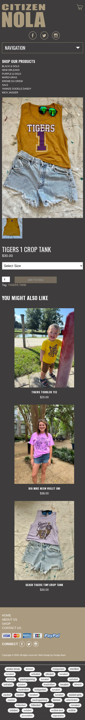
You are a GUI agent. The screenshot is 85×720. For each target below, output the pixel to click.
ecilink (72, 710)
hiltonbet (21, 705)
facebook (33, 35)
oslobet (14, 710)
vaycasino (43, 715)
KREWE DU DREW (12, 81)
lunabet (10, 674)
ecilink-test (57, 710)
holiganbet (58, 669)
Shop (6, 623)
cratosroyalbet (72, 690)
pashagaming (27, 679)
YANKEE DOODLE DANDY (16, 88)
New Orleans (11, 70)
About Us (9, 619)
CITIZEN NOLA (23, 15)
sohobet (73, 679)
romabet (62, 705)
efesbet (50, 674)
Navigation (15, 47)
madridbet (49, 684)
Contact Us (11, 627)
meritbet (74, 669)
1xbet (49, 705)
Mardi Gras (9, 77)
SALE (5, 85)
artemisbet (71, 700)
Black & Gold (10, 66)
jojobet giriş (75, 695)
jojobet (22, 684)
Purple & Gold (11, 73)
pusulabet (43, 669)
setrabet (35, 674)
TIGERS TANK (17, 285)
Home (6, 615)
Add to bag (36, 279)
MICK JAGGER (10, 92)
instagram (56, 35)
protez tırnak (13, 669)
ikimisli (29, 669)
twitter (44, 35)
